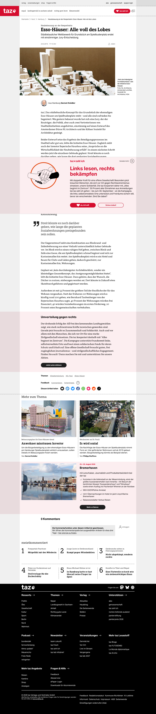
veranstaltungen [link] (34, 3)
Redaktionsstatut (96, 695)
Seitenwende (121, 699)
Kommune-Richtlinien (114, 695)
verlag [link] (23, 3)
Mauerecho (26, 652)
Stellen (83, 612)
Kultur (24, 612)
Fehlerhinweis (69, 383)
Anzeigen (25, 686)
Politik (24, 601)
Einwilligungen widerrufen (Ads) (93, 703)
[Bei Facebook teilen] (78, 388)
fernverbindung (27, 645)
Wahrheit (25, 626)
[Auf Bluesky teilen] (73, 388)
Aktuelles (84, 601)
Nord (33, 19)
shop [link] (43, 3)
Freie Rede (26, 656)
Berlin (23, 619)
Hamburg (41, 19)
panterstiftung (115, 615)
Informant (84, 699)
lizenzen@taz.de (38, 699)
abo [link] (107, 3)
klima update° (27, 648)
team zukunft (56, 641)
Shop (23, 682)
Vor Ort (83, 645)
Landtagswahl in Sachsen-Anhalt (62, 606)
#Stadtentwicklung (57, 376)
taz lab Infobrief (57, 652)
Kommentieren (56, 383)
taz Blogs (113, 642)
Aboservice (55, 678)
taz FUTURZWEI (115, 645)
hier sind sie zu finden (67, 533)
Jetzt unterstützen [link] (54, 365)
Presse (83, 615)
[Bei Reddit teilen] (94, 388)
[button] (133, 11)
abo (110, 601)
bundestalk (26, 641)
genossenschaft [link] (116, 3)
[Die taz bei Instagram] (133, 589)
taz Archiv (113, 653)
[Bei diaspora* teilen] (88, 388)
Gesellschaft (26, 608)
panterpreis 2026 (116, 619)
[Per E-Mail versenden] (62, 388)
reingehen (25, 659)
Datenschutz (94, 699)
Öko (23, 604)
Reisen (24, 675)
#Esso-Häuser (80, 376)
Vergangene (85, 652)
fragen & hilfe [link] (51, 3)
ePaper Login (56, 682)
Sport (23, 615)
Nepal (53, 601)
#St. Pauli (69, 376)
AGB (113, 699)
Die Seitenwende (87, 608)
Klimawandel (56, 615)
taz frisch (54, 645)
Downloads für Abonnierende (63, 685)
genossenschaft (115, 604)
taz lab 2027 (85, 656)
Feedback (55, 674)
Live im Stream (86, 648)
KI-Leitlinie (128, 695)
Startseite (25, 19)
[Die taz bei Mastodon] (122, 589)
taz (28, 587)
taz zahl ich (113, 608)
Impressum (106, 699)
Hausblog (84, 604)
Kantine (24, 679)
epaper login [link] (128, 3)
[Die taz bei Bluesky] (127, 589)
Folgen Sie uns (113, 588)
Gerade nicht (124, 161)
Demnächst (84, 641)
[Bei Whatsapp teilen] (83, 388)
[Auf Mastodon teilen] (67, 388)
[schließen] (132, 161)
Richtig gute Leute (58, 612)
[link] (24, 11)
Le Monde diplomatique (119, 649)
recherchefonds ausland (119, 612)
